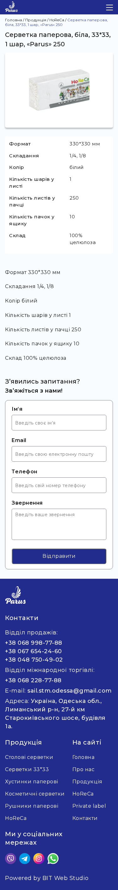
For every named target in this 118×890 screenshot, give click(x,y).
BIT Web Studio (65, 878)
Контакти (85, 818)
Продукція (87, 782)
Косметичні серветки (35, 794)
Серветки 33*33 (27, 769)
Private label (89, 806)
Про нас (83, 769)
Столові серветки (29, 757)
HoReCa (83, 794)
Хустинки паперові (31, 782)
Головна (83, 757)
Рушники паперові (31, 806)
